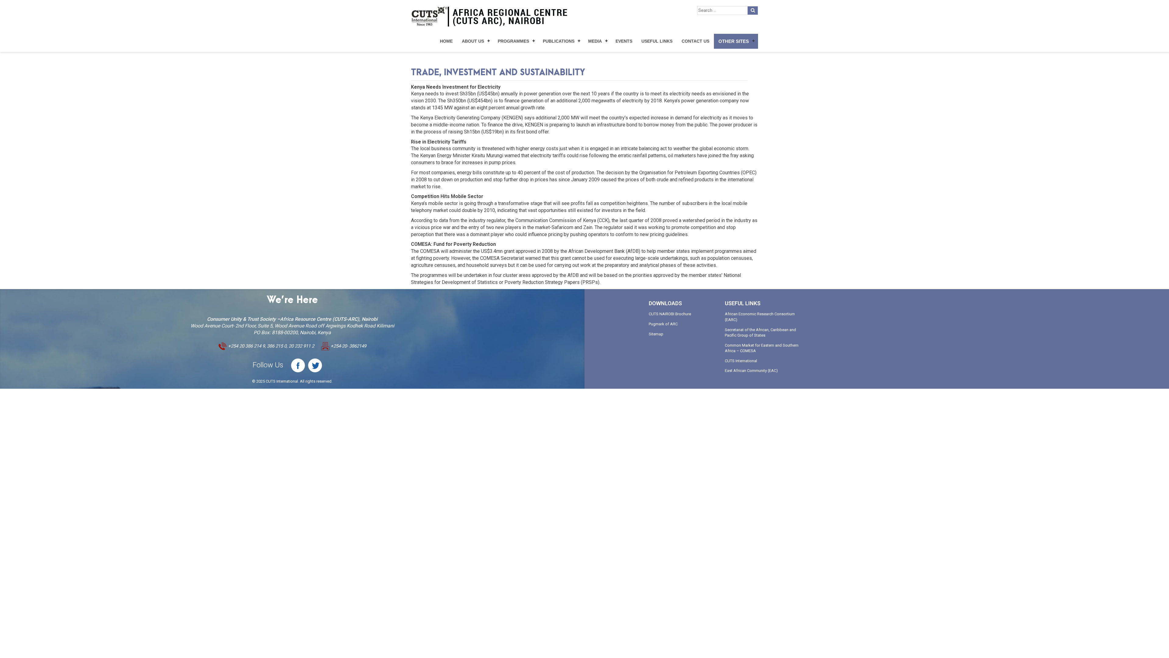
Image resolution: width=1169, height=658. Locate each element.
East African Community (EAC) (751, 370)
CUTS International (741, 361)
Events (624, 41)
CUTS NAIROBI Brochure (670, 314)
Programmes (513, 41)
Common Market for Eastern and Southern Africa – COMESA (762, 348)
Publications (558, 41)
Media (595, 41)
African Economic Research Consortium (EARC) (760, 317)
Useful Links (656, 41)
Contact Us (695, 41)
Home (446, 41)
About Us (473, 41)
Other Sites (733, 41)
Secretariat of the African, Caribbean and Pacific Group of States (760, 332)
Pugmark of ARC (663, 324)
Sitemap (656, 334)
